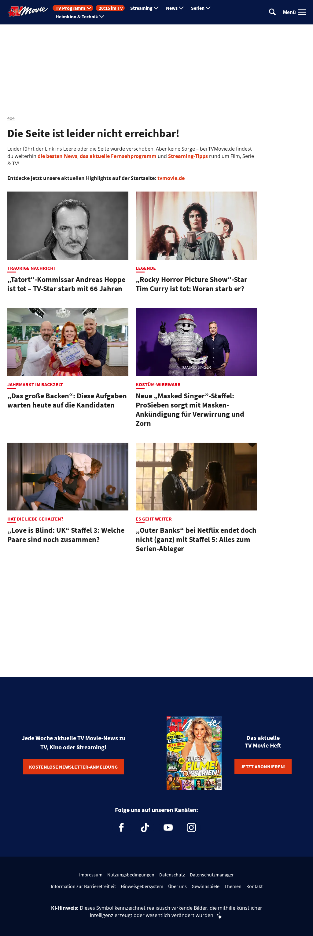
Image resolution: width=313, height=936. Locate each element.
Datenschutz (172, 875)
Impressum (90, 875)
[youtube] (168, 827)
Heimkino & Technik (77, 16)
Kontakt (254, 886)
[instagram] (191, 827)
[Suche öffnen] (272, 12)
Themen (232, 886)
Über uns (177, 886)
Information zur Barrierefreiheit (83, 886)
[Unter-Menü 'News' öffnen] (181, 8)
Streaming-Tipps (188, 156)
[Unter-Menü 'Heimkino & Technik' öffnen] (101, 16)
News (172, 7)
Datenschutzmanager (212, 875)
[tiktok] (145, 827)
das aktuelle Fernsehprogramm (117, 156)
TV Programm (70, 7)
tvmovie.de (171, 178)
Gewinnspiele (205, 886)
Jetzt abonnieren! (263, 766)
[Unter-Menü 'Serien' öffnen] (208, 8)
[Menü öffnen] (302, 12)
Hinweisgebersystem (142, 886)
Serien (197, 7)
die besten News (57, 156)
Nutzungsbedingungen (130, 875)
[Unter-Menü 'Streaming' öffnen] (156, 8)
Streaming (141, 7)
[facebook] (121, 827)
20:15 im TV (111, 7)
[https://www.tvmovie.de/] (27, 11)
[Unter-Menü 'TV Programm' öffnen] (89, 8)
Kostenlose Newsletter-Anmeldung (73, 767)
